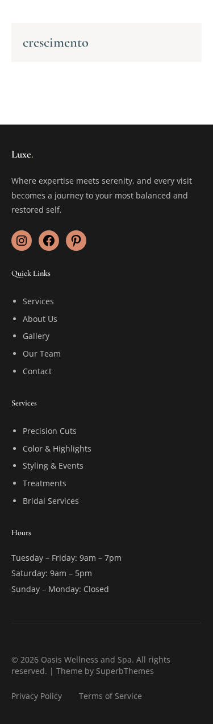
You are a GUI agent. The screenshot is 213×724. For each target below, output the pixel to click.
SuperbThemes (125, 670)
